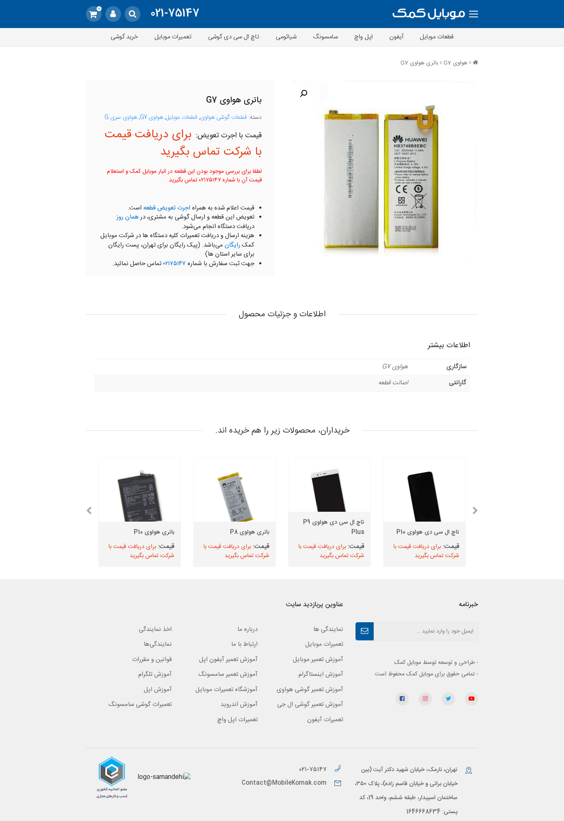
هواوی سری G (120, 117)
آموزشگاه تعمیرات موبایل (226, 690)
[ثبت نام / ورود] (113, 14)
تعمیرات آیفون (325, 720)
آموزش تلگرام (155, 674)
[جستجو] (132, 14)
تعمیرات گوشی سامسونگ (140, 704)
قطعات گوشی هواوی (223, 117)
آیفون (396, 37)
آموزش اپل (158, 690)
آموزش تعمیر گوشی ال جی (310, 704)
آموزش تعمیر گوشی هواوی (310, 690)
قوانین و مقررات (152, 659)
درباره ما (247, 629)
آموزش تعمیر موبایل (318, 659)
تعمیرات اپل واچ (237, 720)
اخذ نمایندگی (155, 629)
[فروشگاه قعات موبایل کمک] (429, 14)
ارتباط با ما (244, 644)
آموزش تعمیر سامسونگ (228, 674)
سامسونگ (325, 37)
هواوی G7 (455, 63)
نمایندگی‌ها (158, 644)
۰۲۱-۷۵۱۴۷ (314, 770)
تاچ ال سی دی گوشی (233, 37)
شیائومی (286, 37)
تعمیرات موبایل (173, 37)
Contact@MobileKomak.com (284, 783)
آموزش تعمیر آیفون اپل (228, 659)
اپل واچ (363, 37)
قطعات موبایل (437, 37)
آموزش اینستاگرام (321, 674)
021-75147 (174, 14)
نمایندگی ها (328, 629)
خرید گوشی (124, 37)
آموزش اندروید (239, 704)
